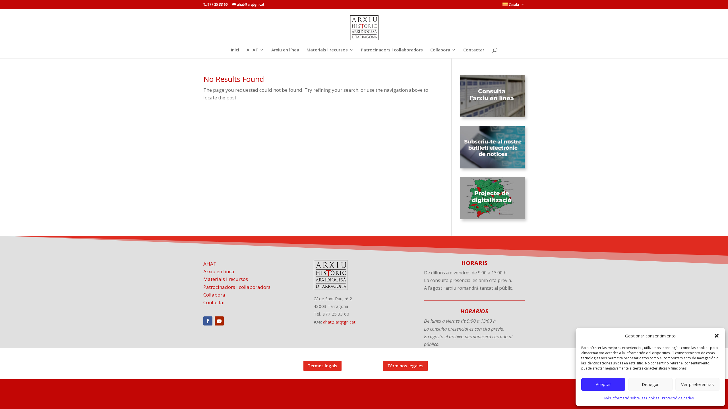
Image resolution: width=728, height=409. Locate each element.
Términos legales (405, 365)
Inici (235, 50)
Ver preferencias (697, 384)
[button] (716, 336)
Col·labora (440, 50)
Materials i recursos (327, 50)
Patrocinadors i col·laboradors (392, 50)
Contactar (473, 50)
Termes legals (322, 365)
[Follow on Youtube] (219, 320)
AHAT (252, 50)
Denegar (650, 384)
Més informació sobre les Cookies (631, 398)
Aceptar (603, 384)
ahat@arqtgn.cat (339, 322)
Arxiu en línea (285, 50)
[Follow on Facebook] (207, 320)
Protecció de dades (678, 398)
